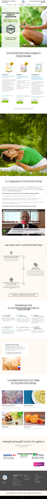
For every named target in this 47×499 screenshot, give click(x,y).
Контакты (34, 4)
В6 (10, 95)
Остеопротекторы (8, 4)
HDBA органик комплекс (37, 97)
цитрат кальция (22, 95)
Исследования (28, 4)
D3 (9, 95)
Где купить (40, 4)
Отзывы (15, 4)
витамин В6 (22, 96)
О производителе (21, 4)
